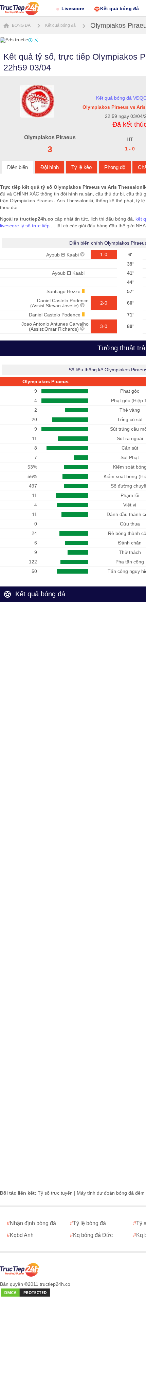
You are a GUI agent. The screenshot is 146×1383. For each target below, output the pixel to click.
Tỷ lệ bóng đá (88, 1223)
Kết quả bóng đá (119, 8)
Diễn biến (17, 167)
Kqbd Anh (20, 1235)
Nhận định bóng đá (31, 1223)
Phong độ (114, 167)
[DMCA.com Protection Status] (25, 1292)
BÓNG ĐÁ (21, 25)
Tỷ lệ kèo (81, 167)
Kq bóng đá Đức (91, 1235)
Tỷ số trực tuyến (55, 1193)
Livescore (72, 8)
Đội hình (49, 167)
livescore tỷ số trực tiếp (25, 225)
